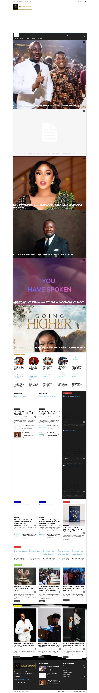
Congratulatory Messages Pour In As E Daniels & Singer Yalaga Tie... (53, 427)
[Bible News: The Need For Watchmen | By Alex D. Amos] (20, 553)
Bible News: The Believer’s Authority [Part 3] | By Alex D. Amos (49, 560)
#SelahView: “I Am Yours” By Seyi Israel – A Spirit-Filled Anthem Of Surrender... (19, 368)
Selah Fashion (78, 35)
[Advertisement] (50, 22)
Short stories (19, 38)
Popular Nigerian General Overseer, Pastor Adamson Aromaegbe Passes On (45, 153)
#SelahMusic (32, 35)
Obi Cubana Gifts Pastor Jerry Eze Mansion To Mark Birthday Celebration (44, 106)
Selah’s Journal (67, 35)
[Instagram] (81, 2)
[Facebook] (79, 2)
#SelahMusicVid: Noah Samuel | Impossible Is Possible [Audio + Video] (72, 486)
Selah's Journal (18, 565)
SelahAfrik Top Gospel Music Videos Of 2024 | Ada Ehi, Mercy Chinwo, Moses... (48, 368)
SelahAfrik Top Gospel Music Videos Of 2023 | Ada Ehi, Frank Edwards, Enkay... (48, 385)
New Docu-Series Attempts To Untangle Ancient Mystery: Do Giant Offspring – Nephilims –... (77, 386)
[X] (83, 2)
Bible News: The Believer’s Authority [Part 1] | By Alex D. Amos (78, 560)
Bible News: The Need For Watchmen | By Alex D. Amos (20, 559)
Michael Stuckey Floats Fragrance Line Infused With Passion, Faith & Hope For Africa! (24, 645)
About (59, 691)
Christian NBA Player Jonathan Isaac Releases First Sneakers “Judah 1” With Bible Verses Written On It (49, 645)
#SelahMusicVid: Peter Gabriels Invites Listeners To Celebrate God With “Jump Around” (73, 452)
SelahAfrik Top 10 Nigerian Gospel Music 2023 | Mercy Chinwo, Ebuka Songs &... (63, 385)
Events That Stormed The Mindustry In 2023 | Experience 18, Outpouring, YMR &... (19, 385)
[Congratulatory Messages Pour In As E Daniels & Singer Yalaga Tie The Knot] (42, 427)
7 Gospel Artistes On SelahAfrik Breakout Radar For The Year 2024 (33, 385)
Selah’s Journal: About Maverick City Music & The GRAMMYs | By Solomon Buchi (74, 588)
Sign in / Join (28, 1)
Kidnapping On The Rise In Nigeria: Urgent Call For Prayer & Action (25, 588)
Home (16, 35)
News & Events (42, 35)
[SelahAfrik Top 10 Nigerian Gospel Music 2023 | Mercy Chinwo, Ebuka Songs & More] (63, 378)
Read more (66, 542)
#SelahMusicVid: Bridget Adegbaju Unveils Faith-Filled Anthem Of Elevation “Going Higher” (29, 535)
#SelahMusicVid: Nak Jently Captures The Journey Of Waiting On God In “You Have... (49, 302)
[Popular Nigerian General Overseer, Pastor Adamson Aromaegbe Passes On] (49, 132)
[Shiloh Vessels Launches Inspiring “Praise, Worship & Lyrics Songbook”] (74, 515)
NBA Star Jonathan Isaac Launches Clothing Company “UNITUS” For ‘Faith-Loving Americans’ (73, 645)
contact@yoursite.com (24, 679)
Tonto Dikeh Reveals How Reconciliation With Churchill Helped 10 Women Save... (28, 434)
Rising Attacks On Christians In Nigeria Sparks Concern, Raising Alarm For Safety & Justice (49, 588)
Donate (67, 691)
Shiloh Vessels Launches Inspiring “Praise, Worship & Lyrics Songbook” (72, 529)
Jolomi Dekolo (16, 107)
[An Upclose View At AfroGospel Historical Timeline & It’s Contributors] (63, 361)
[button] (84, 36)
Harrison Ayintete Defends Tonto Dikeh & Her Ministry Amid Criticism (43, 254)
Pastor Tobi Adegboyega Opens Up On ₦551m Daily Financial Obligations (53, 434)
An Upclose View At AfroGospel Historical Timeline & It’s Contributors (62, 368)
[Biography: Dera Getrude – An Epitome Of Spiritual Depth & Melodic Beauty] (34, 361)
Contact (40, 38)
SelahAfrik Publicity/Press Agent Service (77, 691)
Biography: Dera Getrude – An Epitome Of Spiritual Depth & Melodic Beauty (33, 368)
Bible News (23, 35)
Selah (64, 592)
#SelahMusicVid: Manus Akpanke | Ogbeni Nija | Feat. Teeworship (72, 417)
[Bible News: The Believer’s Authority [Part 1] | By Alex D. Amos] (78, 553)
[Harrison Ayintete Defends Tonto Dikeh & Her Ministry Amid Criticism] (49, 234)
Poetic (27, 38)
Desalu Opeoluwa (16, 303)
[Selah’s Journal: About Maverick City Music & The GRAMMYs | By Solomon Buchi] (74, 576)
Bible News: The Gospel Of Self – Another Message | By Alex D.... (35, 560)
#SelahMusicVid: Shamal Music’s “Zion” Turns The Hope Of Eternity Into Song (53, 534)
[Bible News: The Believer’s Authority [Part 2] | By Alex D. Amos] (64, 553)
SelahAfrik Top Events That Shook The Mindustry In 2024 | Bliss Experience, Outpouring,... (77, 369)
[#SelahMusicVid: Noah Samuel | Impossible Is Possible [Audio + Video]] (74, 473)
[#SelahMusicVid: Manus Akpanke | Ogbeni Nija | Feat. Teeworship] (74, 404)
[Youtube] (85, 2)
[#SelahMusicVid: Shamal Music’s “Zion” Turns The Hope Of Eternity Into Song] (42, 535)
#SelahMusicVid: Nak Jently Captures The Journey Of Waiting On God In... (23, 521)
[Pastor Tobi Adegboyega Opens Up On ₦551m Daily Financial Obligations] (42, 434)
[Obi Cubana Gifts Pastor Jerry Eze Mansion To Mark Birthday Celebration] (49, 74)
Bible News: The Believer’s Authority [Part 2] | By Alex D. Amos (64, 560)
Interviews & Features (54, 35)
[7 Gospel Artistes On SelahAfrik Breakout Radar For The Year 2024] (34, 378)
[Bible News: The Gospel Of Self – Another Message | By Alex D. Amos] (35, 553)
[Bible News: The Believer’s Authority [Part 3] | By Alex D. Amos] (49, 553)
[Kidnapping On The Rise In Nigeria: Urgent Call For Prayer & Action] (25, 576)
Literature (66, 501)
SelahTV (33, 38)
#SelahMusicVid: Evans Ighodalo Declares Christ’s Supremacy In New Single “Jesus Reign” (49, 521)
